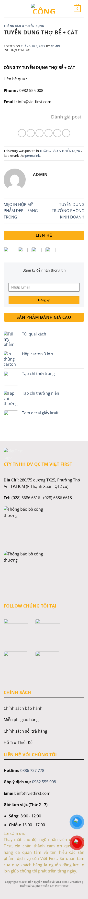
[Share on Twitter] (39, 133)
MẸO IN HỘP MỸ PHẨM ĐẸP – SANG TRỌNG (21, 211)
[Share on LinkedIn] (66, 133)
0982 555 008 (44, 781)
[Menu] (11, 8)
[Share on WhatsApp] (22, 133)
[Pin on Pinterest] (57, 133)
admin (55, 46)
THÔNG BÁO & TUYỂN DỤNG (24, 26)
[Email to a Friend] (48, 133)
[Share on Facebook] (31, 133)
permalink (32, 155)
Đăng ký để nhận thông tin (44, 270)
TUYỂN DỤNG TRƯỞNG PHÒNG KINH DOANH (68, 211)
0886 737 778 (32, 770)
